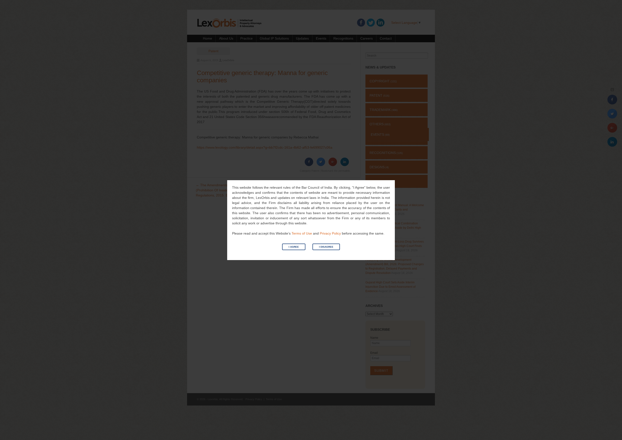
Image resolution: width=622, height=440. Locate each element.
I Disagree (326, 246)
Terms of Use (302, 233)
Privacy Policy (330, 233)
